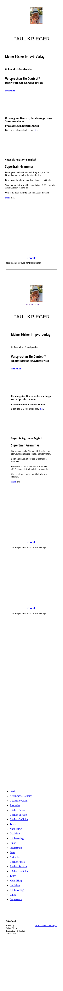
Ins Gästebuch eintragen (46, 925)
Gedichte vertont (19, 800)
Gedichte (15, 833)
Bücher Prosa (17, 809)
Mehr (7, 197)
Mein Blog (16, 828)
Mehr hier (10, 90)
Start (12, 791)
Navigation (31, 304)
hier (35, 130)
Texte (13, 824)
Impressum (16, 847)
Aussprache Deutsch (21, 795)
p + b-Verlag (17, 838)
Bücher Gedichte (19, 819)
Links (13, 842)
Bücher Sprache (18, 814)
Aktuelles (15, 805)
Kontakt (31, 258)
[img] (31, 15)
